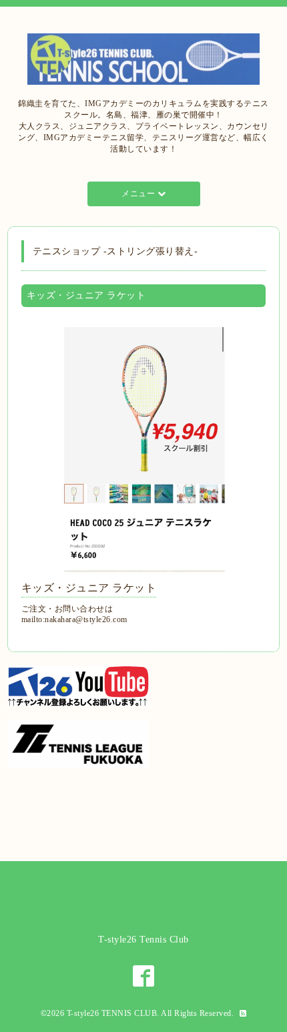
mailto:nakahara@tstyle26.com (74, 619)
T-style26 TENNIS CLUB (112, 1013)
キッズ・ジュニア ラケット (89, 587)
